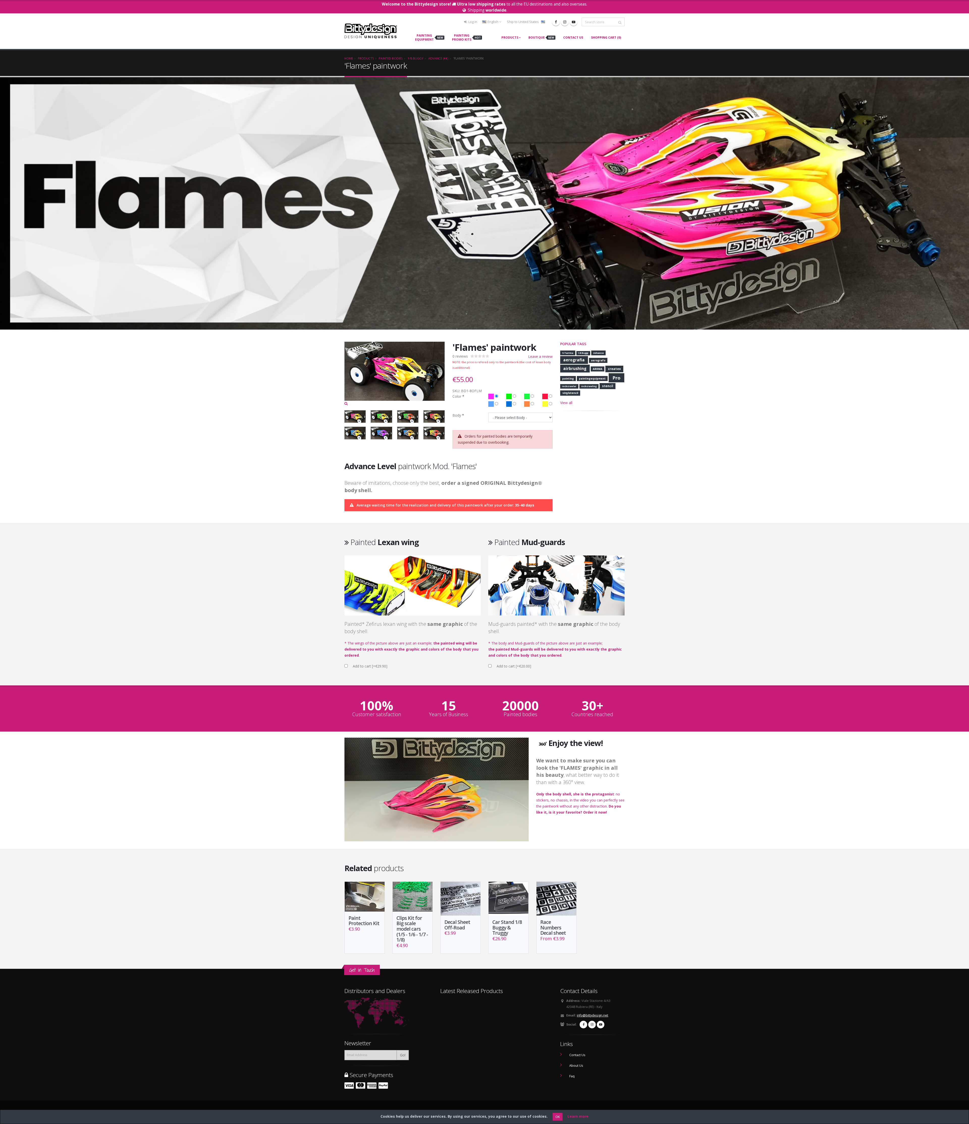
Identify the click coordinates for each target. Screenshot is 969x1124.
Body (456, 415)
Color (456, 396)
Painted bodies (520, 714)
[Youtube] (573, 22)
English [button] (493, 22)
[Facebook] (556, 22)
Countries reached (592, 714)
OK (557, 1116)
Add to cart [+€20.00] (514, 666)
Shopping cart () (606, 37)
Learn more (578, 1116)
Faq (572, 1076)
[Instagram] (565, 22)
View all (566, 402)
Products (509, 37)
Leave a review (540, 356)
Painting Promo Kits (466, 37)
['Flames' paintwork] (394, 374)
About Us (576, 1065)
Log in (472, 22)
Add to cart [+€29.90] (370, 666)
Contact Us (573, 37)
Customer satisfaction (376, 714)
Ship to (523, 22)
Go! (403, 1055)
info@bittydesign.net (592, 1015)
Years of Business (448, 714)
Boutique (541, 37)
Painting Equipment (429, 37)
